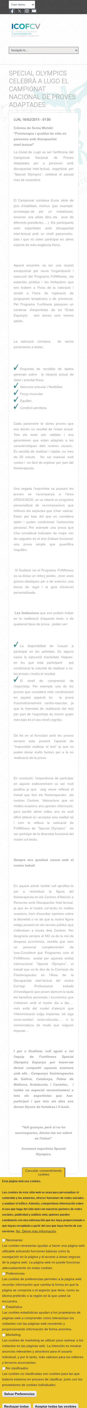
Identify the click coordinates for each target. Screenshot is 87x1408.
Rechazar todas (16, 1402)
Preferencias (15, 1269)
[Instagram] (26, 11)
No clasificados (17, 1364)
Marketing (13, 1330)
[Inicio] (41, 29)
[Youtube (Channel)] (34, 11)
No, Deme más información (36, 1227)
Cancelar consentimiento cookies (43, 1168)
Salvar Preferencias (19, 1389)
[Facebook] (12, 11)
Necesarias (14, 1235)
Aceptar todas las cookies (55, 1402)
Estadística (14, 1302)
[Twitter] (19, 11)
